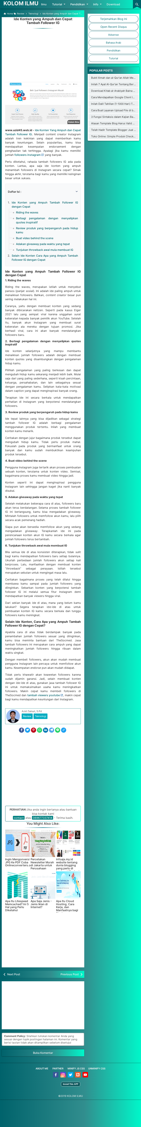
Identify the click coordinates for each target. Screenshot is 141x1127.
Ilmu (44, 4)
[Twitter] (27, 730)
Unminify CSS (96, 1068)
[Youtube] (85, 1076)
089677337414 (42, 817)
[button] (10, 187)
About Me (42, 1068)
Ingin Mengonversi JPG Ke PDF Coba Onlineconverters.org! (17, 862)
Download (113, 4)
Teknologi (40, 716)
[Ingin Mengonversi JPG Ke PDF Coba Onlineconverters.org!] (17, 843)
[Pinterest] (33, 730)
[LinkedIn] (45, 730)
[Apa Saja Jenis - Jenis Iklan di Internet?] (43, 885)
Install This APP (70, 1084)
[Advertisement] (43, 53)
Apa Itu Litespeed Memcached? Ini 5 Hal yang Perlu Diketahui (17, 906)
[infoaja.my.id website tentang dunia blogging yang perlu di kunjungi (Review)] (68, 843)
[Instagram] (63, 1076)
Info (95, 4)
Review (27, 716)
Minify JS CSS (76, 1068)
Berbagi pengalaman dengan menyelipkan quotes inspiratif (47, 220)
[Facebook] (21, 730)
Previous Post (70, 974)
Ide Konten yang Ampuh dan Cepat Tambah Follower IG (43, 21)
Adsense (113, 34)
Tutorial (57, 4)
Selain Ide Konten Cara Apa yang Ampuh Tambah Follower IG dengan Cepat (45, 257)
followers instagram (27, 155)
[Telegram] (51, 730)
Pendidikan (77, 4)
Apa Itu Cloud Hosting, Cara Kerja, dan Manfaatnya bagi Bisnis (67, 907)
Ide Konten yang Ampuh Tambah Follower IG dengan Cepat (45, 204)
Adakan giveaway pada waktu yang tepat (43, 244)
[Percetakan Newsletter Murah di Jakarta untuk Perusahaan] (43, 843)
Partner (57, 1068)
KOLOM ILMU (20, 3)
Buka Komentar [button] (43, 1052)
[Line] (57, 730)
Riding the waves (27, 212)
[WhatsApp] (39, 730)
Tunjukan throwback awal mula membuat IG (44, 249)
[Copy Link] (63, 730)
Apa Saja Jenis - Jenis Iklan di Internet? (41, 904)
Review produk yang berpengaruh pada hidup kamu (47, 230)
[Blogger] (78, 1076)
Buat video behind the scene (34, 238)
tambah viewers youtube (43, 695)
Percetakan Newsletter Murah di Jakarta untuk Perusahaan (42, 864)
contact (19, 817)
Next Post (13, 974)
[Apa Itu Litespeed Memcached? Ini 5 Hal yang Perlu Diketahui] (17, 885)
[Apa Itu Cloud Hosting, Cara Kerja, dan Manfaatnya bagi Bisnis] (68, 885)
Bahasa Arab (113, 42)
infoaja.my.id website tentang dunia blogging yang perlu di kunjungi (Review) (68, 865)
